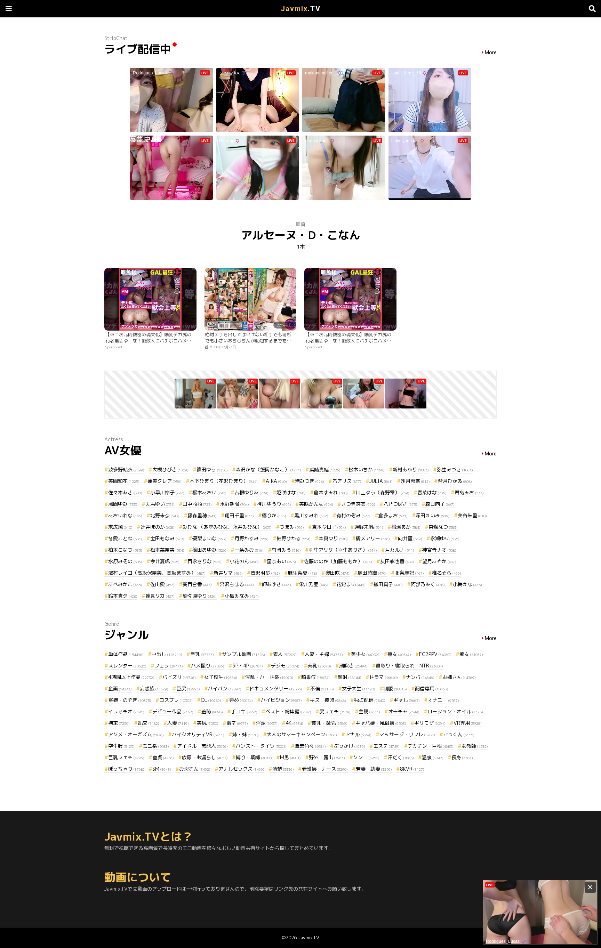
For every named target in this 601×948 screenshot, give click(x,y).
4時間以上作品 (131, 677)
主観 (369, 711)
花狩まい (351, 584)
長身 (462, 757)
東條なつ (443, 527)
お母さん (194, 768)
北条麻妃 (409, 572)
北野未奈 (164, 515)
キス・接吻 (328, 700)
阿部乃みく (428, 584)
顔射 (349, 677)
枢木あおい (209, 492)
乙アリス (346, 481)
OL (211, 700)
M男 (290, 757)
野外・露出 (327, 757)
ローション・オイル (455, 711)
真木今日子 (329, 527)
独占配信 (369, 700)
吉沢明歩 (265, 572)
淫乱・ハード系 (269, 677)
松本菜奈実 (167, 549)
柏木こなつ (125, 549)
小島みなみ (242, 595)
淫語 (267, 723)
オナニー (443, 700)
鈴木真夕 (122, 595)
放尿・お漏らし (205, 757)
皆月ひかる (455, 481)
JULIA (381, 481)
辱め (241, 700)
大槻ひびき (170, 469)
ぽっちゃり (126, 768)
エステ (386, 746)
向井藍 (410, 538)
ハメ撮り (207, 665)
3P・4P (247, 665)
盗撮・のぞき (129, 700)
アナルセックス (241, 768)
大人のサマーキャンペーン (302, 734)
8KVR (412, 768)
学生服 (121, 746)
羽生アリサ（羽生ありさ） (343, 549)
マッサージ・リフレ (407, 734)
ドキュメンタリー (275, 688)
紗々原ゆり (200, 595)
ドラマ (383, 677)
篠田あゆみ (209, 549)
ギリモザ (430, 723)
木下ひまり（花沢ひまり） (224, 481)
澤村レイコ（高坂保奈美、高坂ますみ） (157, 572)
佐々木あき (125, 492)
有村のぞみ (353, 515)
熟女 (399, 654)
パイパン (224, 688)
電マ (237, 723)
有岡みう (286, 549)
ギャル (406, 700)
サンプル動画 (243, 654)
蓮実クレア (164, 481)
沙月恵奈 (415, 481)
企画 (120, 688)
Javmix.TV (308, 937)
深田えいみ (433, 515)
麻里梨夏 (302, 572)
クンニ (366, 757)
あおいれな (125, 515)
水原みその (125, 561)
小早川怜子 (167, 492)
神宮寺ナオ (439, 549)
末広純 (120, 527)
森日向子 (440, 504)
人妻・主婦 (324, 654)
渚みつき (309, 481)
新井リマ (228, 572)
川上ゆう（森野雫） (382, 492)
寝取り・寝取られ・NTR (409, 665)
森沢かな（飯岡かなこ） (268, 469)
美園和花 (123, 481)
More (491, 53)
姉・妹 (245, 734)
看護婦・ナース (325, 768)
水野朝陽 (234, 504)
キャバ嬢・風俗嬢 (380, 723)
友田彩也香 (397, 561)
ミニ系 (156, 746)
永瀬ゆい (444, 538)
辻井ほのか (158, 527)
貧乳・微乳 (329, 723)
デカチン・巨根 (431, 746)
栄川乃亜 (313, 584)
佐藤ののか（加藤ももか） (338, 561)
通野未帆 (368, 527)
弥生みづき (455, 469)
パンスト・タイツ (261, 746)
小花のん (244, 561)
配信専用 (431, 688)
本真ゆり (333, 538)
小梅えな (467, 584)
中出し (167, 654)
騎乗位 (315, 677)
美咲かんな (316, 504)
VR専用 (468, 723)
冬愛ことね (125, 538)
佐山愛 (162, 584)
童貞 (163, 757)
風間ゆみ (122, 504)
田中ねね (197, 504)
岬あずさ (276, 584)
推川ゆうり (274, 504)
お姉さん (459, 677)
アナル (358, 734)
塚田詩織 (372, 572)
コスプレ (176, 700)
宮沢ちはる (237, 584)
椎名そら (446, 572)
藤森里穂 (202, 515)
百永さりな (204, 561)
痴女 (471, 654)
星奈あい (281, 561)
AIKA (276, 481)
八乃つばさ (400, 504)
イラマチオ (126, 711)
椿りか (274, 515)
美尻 (207, 723)
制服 (395, 688)
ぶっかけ (349, 746)
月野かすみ (251, 538)
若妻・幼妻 (374, 768)
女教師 (475, 746)
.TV (301, 9)
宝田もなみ (167, 538)
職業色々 (310, 746)
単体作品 (126, 654)
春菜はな (432, 492)
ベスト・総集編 (288, 711)
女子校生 (220, 677)
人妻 (178, 723)
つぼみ (292, 527)
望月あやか (439, 561)
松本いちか (366, 469)
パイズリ (179, 677)
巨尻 (188, 688)
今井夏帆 (164, 561)
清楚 (283, 768)
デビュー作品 (172, 711)
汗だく (400, 757)
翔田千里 (239, 515)
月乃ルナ (399, 549)
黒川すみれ (311, 515)
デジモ (285, 665)
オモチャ (403, 711)
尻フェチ (335, 711)
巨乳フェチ (126, 757)
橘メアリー (373, 538)
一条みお (249, 549)
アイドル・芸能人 (202, 746)
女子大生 (358, 688)
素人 (285, 654)
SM (161, 768)
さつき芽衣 (358, 504)
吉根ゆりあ (251, 492)
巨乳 (202, 654)
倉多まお (393, 515)
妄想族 (154, 688)
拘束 (119, 723)
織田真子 (388, 584)
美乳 (319, 665)
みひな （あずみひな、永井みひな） (227, 527)
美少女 (365, 654)
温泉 (432, 757)
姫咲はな (291, 492)
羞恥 (212, 711)
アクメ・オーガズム (136, 734)
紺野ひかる (294, 538)
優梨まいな (209, 538)
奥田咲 (337, 572)
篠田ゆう (212, 469)
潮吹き (353, 665)
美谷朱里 (472, 515)
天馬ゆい (160, 504)
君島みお (469, 492)
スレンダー (127, 665)
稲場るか (405, 527)
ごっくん (458, 734)
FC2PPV (435, 654)
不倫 (322, 688)
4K (294, 723)
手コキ (244, 711)
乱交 (148, 723)
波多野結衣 (126, 469)
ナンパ (420, 677)
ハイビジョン (281, 700)
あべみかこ (125, 584)
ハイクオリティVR (198, 734)
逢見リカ (160, 595)
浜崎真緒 (324, 469)
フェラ (168, 665)
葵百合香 (197, 584)
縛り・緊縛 (254, 757)
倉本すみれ (331, 492)
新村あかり (411, 469)
